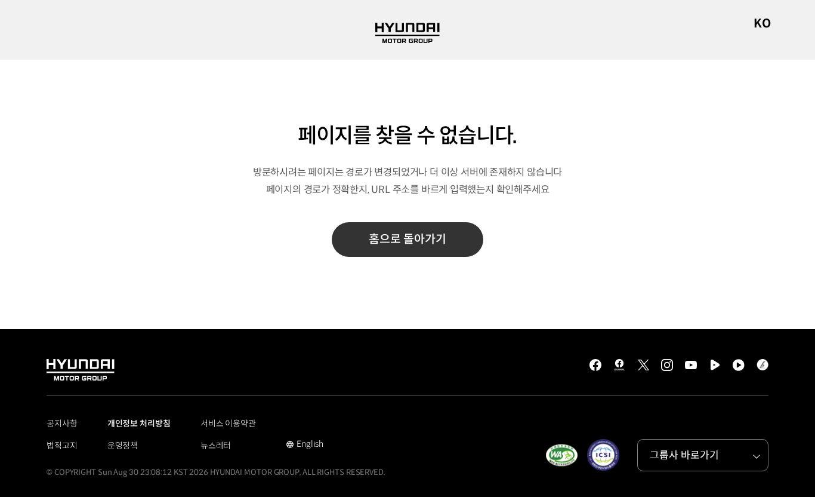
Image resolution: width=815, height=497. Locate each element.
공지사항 (62, 423)
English (304, 445)
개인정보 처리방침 (139, 423)
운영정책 (122, 445)
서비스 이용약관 (228, 423)
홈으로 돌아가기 (407, 239)
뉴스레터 (215, 445)
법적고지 (62, 445)
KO (762, 23)
